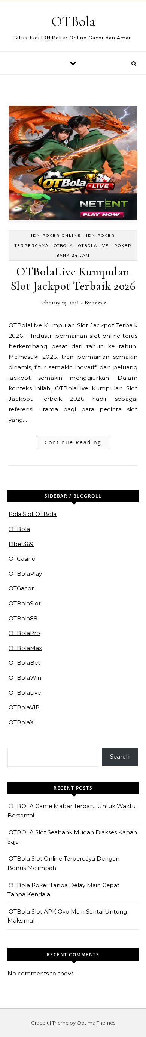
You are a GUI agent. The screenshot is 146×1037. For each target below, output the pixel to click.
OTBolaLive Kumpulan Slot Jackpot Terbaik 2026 (73, 278)
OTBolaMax (25, 648)
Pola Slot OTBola (33, 514)
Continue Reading (73, 442)
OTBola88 (23, 618)
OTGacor (21, 588)
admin (99, 302)
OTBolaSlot (25, 603)
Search (120, 756)
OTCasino (22, 558)
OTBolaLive (93, 245)
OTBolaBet (24, 662)
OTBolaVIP (24, 707)
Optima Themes (96, 1023)
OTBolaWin (25, 677)
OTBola (73, 21)
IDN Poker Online (56, 235)
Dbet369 (21, 544)
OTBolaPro (24, 633)
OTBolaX (21, 722)
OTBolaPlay (25, 573)
